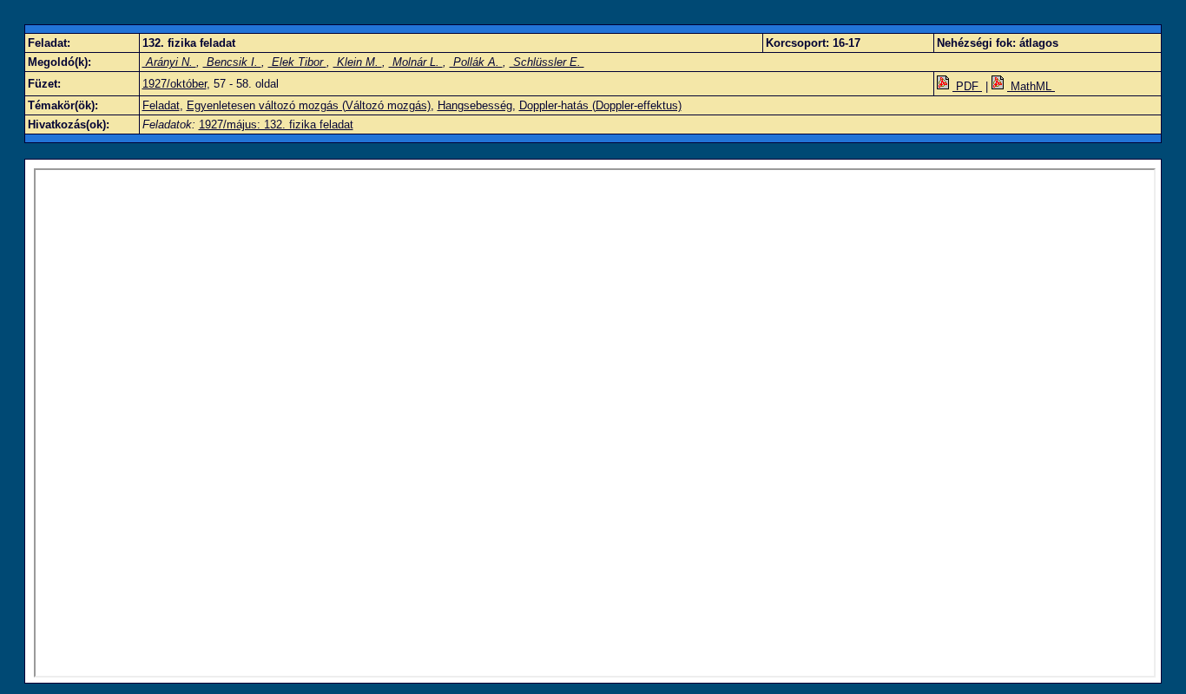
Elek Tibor (297, 62)
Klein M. (357, 62)
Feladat (161, 105)
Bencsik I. (232, 62)
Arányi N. (169, 62)
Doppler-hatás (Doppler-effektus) (600, 105)
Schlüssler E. (547, 62)
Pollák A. (476, 62)
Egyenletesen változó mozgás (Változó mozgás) (309, 105)
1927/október (174, 83)
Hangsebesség (475, 105)
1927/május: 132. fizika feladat (276, 124)
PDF (967, 86)
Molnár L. (416, 62)
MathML (1031, 86)
